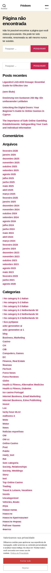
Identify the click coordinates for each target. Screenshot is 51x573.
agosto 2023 (9, 268)
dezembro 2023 (11, 252)
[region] (25, 553)
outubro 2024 (10, 213)
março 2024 (9, 241)
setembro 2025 (11, 170)
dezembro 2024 (11, 205)
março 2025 (9, 194)
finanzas (7, 365)
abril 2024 (8, 237)
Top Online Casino (13, 482)
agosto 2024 (9, 221)
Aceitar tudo (25, 561)
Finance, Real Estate (14, 361)
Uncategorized (10, 498)
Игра (5, 506)
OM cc (6, 439)
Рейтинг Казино (11, 525)
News (6, 427)
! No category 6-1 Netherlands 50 (20, 310)
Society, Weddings (13, 470)
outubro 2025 (10, 166)
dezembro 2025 (11, 158)
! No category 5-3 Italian (15, 306)
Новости (7, 513)
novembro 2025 (11, 162)
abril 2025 (8, 190)
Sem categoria (10, 463)
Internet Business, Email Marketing (22, 396)
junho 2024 (9, 229)
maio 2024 (8, 233)
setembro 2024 (11, 217)
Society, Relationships (15, 466)
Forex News (9, 373)
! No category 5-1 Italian (15, 298)
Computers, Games (13, 353)
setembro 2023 (11, 264)
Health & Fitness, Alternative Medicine (23, 384)
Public (6, 451)
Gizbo (6, 380)
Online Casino (10, 443)
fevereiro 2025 (10, 197)
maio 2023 (8, 272)
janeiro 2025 (9, 201)
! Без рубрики (10, 322)
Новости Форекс (12, 521)
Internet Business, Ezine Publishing (22, 400)
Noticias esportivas (13, 431)
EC (4, 357)
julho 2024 (8, 225)
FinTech (7, 369)
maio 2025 (8, 186)
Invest (6, 404)
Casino (6, 341)
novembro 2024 (11, 209)
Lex (5, 408)
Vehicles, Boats (11, 502)
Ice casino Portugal (13, 392)
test (5, 478)
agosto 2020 (9, 284)
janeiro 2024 (9, 248)
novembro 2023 (11, 256)
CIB (5, 349)
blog (5, 333)
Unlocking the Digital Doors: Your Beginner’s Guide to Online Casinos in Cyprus (23, 111)
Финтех (7, 529)
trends (6, 494)
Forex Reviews (11, 376)
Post (5, 447)
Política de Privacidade (19, 553)
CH (4, 345)
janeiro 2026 (9, 154)
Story (5, 474)
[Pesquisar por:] (16, 49)
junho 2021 (9, 280)
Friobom (25, 5)
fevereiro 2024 (10, 244)
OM (4, 435)
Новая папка (10, 510)
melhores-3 (9, 416)
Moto (5, 420)
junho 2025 (9, 182)
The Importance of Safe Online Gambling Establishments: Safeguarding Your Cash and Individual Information (25, 124)
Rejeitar (25, 568)
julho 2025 (8, 178)
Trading (7, 486)
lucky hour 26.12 (12, 412)
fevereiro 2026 (10, 151)
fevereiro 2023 (10, 276)
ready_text (8, 455)
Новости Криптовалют (15, 517)
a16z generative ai (12, 326)
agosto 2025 (9, 174)
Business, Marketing (14, 337)
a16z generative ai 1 (13, 330)
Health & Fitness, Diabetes (17, 388)
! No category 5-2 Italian (15, 302)
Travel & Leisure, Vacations (17, 490)
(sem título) (9, 91)
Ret (4, 459)
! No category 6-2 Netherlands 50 (20, 314)
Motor (6, 423)
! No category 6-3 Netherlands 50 (20, 318)
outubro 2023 (10, 260)
